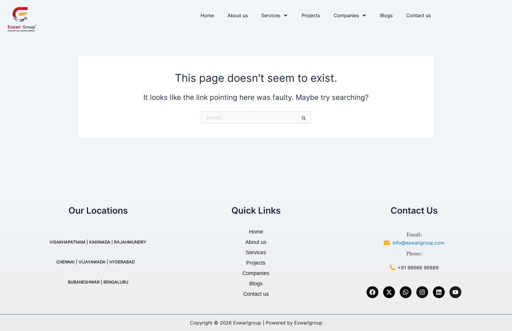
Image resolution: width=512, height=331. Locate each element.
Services (270, 15)
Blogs (386, 15)
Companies (346, 15)
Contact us (418, 15)
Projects (311, 15)
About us (238, 15)
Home (207, 15)
